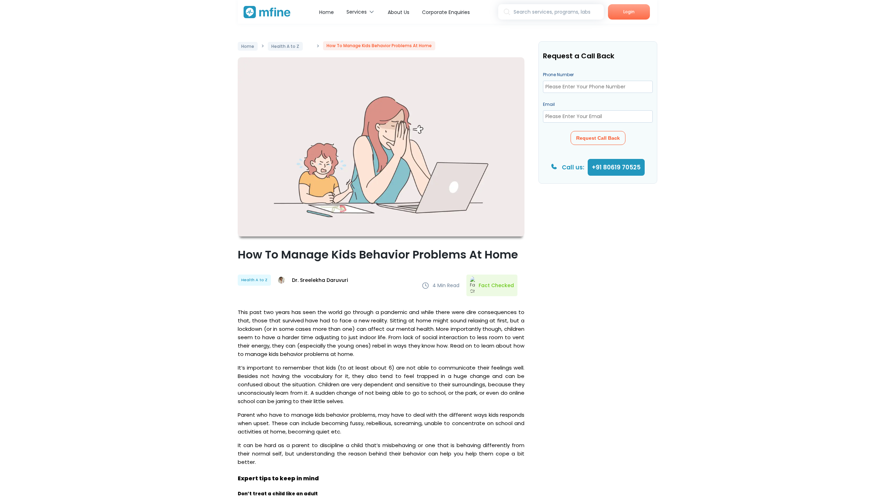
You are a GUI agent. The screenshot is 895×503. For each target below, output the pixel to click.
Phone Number (558, 75)
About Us (398, 12)
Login (629, 12)
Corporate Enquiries (446, 12)
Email (549, 104)
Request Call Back (598, 138)
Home (326, 12)
